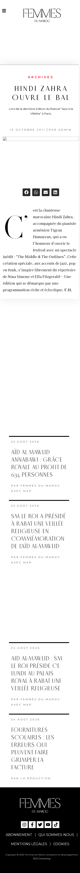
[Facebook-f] (32, 824)
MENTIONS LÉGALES (29, 844)
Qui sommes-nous (56, 835)
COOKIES (61, 844)
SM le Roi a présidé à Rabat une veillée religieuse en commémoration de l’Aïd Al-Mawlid (38, 531)
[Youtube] (48, 824)
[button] (26, 192)
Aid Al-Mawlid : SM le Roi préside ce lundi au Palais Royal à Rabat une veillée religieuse (36, 673)
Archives (41, 77)
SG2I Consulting (41, 858)
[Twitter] (40, 824)
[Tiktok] (55, 824)
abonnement (19, 835)
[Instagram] (24, 824)
